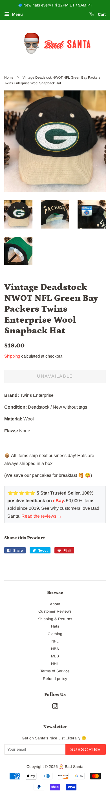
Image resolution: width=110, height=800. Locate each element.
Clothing (55, 634)
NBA (55, 649)
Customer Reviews (55, 611)
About (55, 604)
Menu (17, 14)
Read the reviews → (41, 516)
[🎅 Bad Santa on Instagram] (55, 707)
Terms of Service (55, 671)
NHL (55, 664)
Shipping (12, 356)
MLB (55, 656)
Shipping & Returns (55, 619)
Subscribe (85, 749)
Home (9, 77)
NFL (55, 641)
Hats (55, 626)
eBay (58, 500)
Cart (101, 14)
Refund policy (55, 679)
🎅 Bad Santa (71, 766)
